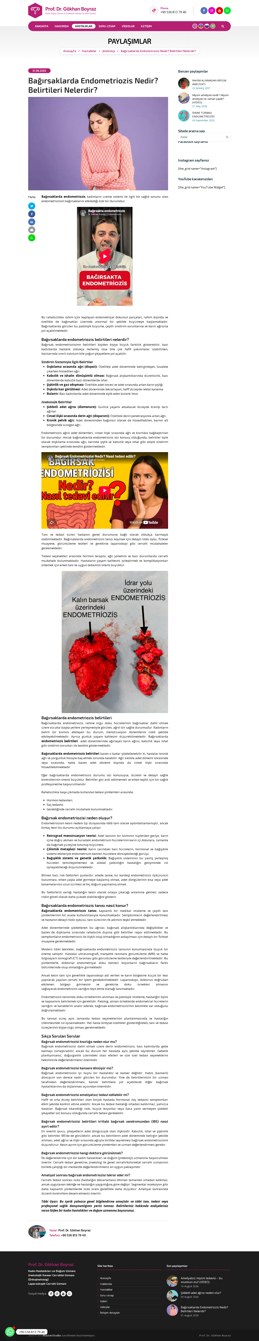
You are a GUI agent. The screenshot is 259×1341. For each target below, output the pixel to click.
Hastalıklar (106, 1289)
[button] (31, 206)
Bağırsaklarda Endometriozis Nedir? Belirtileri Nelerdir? (204, 1309)
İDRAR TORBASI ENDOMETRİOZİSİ (203, 114)
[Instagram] (211, 10)
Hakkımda (106, 1284)
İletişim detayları (110, 1312)
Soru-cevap (107, 1295)
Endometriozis (51, 433)
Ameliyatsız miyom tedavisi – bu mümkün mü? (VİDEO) (201, 1280)
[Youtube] (219, 10)
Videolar (105, 1307)
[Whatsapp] (227, 10)
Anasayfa (105, 1278)
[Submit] (227, 137)
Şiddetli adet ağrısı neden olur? (201, 1293)
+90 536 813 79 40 (73, 1235)
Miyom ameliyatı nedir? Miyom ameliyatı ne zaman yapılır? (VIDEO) (210, 98)
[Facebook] (204, 10)
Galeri (103, 1301)
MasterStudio (52, 1335)
